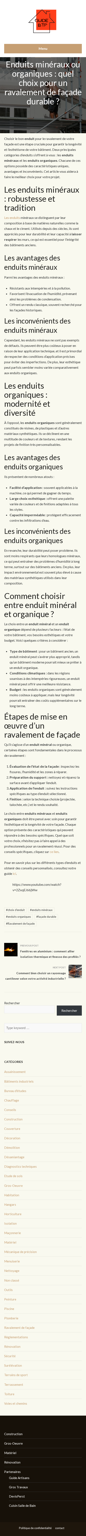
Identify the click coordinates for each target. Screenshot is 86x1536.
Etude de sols (13, 1176)
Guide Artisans (19, 1478)
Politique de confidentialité (35, 1528)
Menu (43, 48)
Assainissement (15, 1072)
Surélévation (13, 1365)
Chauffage (11, 1100)
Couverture (12, 1129)
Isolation (10, 1223)
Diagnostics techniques (20, 1166)
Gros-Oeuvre (13, 1185)
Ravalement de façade (19, 1327)
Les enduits (12, 218)
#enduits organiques (18, 916)
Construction (13, 1119)
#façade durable (46, 916)
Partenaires (12, 1472)
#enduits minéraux (41, 910)
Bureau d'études (15, 1091)
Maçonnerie (12, 1233)
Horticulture (13, 1214)
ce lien (54, 852)
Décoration (12, 1138)
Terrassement (13, 1384)
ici (14, 873)
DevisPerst (17, 1496)
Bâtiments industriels (19, 1081)
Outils (8, 1290)
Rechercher (12, 1003)
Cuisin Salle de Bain (22, 1505)
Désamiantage (14, 1157)
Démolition (12, 1147)
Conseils (10, 1110)
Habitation (11, 1195)
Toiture (9, 1394)
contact (59, 1528)
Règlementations (16, 1337)
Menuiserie (12, 1261)
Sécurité (10, 1356)
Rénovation (12, 1346)
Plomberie (11, 1318)
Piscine (9, 1309)
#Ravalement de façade (20, 923)
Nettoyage (11, 1271)
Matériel (10, 1242)
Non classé (11, 1280)
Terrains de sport (16, 1375)
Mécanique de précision (20, 1252)
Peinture (10, 1299)
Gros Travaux (18, 1487)
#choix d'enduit (15, 910)
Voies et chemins (15, 1403)
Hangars (10, 1204)
